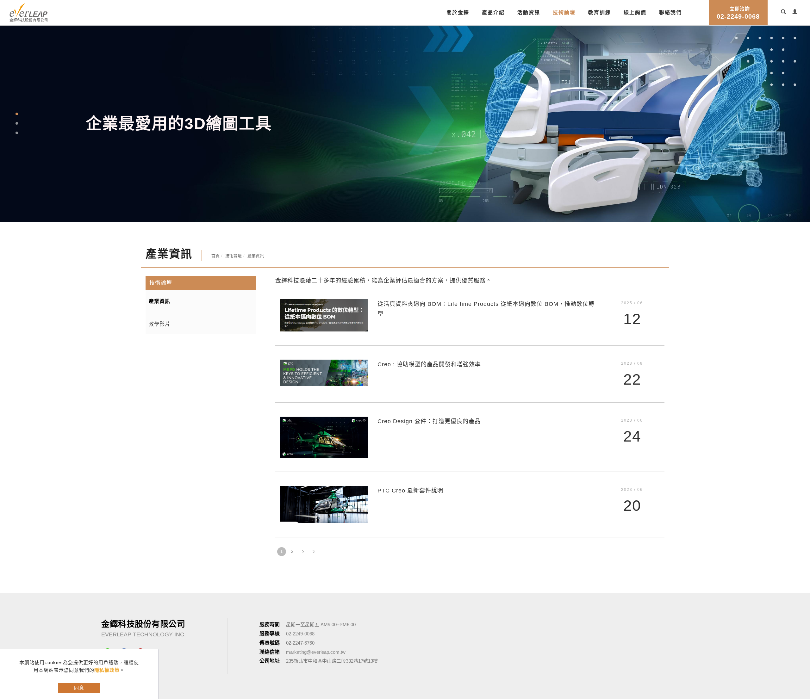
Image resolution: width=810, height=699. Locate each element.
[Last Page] (313, 513)
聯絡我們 (670, 12)
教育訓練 (599, 12)
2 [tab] (17, 104)
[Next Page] (303, 513)
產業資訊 (255, 217)
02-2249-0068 (738, 13)
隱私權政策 (107, 670)
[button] (783, 12)
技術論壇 (564, 12)
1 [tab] (17, 95)
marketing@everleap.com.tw (316, 614)
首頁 (215, 217)
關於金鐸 (457, 12)
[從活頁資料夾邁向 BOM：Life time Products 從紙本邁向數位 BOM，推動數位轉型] (324, 277)
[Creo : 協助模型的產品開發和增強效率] (324, 334)
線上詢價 (635, 12)
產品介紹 (493, 12)
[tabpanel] (405, 105)
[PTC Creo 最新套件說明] (324, 466)
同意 (79, 687)
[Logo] (28, 12)
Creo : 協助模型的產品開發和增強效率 (429, 326)
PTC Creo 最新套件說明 (410, 452)
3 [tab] (17, 114)
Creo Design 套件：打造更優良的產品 (429, 383)
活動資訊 (528, 12)
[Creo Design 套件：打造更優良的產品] (324, 398)
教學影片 (159, 286)
